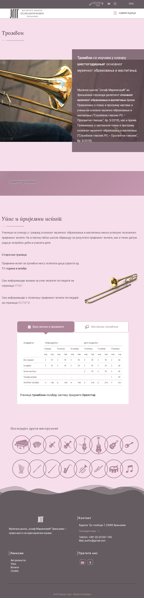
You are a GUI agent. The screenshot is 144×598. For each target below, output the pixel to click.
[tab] (45, 326)
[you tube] (82, 562)
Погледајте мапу (87, 531)
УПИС (18, 285)
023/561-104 (97, 4)
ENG (131, 3)
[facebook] (90, 562)
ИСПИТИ (24, 302)
